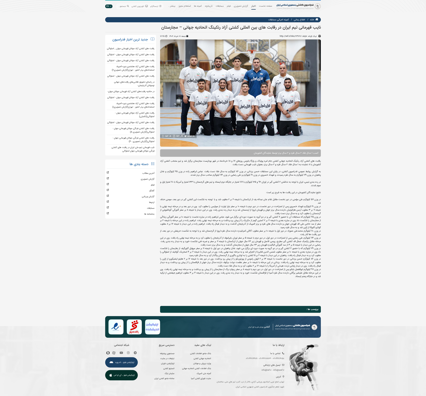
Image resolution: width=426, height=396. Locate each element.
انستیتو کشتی (168, 368)
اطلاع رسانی (299, 19)
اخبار (253, 6)
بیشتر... (171, 6)
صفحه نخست (265, 6)
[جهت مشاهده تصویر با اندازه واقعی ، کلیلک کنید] (240, 93)
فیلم (229, 6)
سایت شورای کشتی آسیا (201, 378)
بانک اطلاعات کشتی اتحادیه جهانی (196, 368)
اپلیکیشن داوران (167, 363)
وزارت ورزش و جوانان (202, 363)
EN (107, 6)
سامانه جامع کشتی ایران (164, 378)
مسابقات (220, 6)
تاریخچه (209, 6)
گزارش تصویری (241, 6)
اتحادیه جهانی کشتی (202, 358)
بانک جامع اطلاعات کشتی (200, 353)
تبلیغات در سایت (167, 358)
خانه (312, 19)
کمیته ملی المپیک (204, 373)
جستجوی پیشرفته (167, 353)
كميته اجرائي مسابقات (278, 19)
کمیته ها (198, 6)
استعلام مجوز (185, 6)
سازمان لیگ (169, 373)
